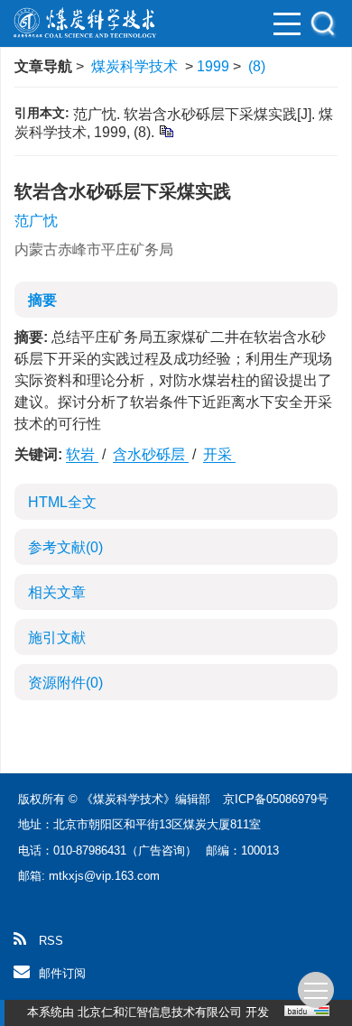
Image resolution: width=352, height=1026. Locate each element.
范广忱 (36, 220)
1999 (213, 66)
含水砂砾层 (151, 454)
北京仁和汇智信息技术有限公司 (160, 1012)
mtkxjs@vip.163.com (104, 876)
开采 (219, 454)
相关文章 (57, 592)
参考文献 (65, 547)
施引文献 (57, 637)
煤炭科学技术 (134, 66)
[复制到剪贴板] (165, 130)
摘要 (42, 300)
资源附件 (65, 682)
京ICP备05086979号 (276, 799)
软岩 (82, 454)
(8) (256, 66)
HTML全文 (62, 502)
